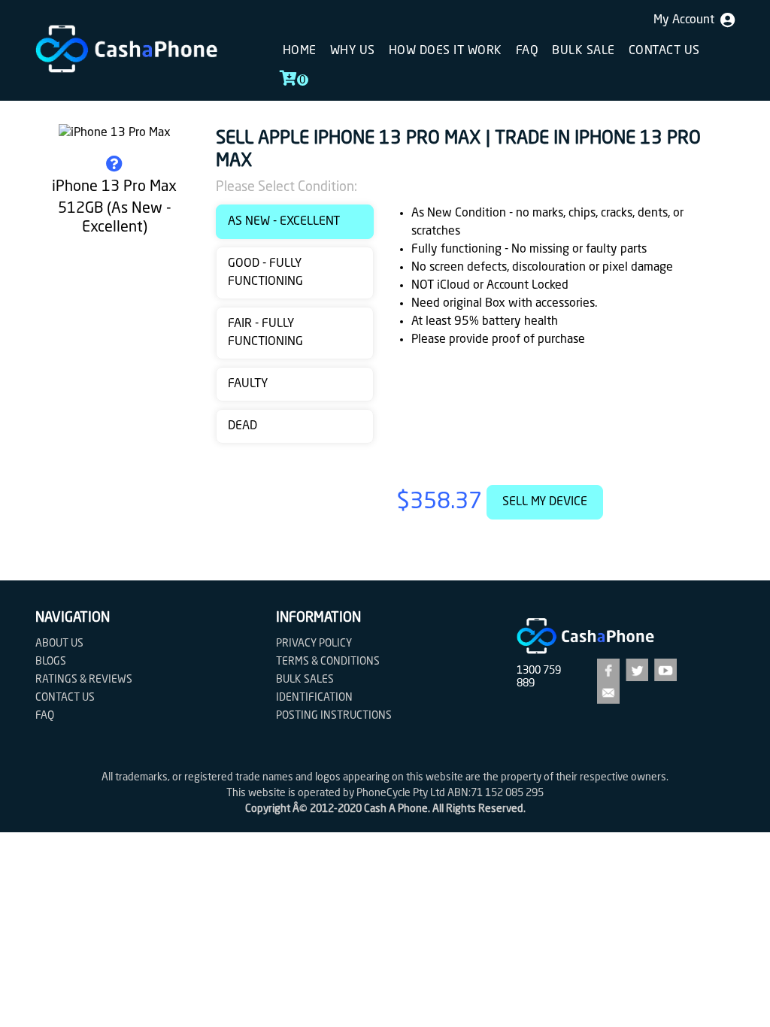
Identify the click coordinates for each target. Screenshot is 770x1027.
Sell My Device (544, 502)
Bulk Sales (305, 679)
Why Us (352, 51)
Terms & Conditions (328, 661)
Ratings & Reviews (83, 679)
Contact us (664, 51)
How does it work (445, 51)
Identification (314, 697)
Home (300, 51)
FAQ (527, 51)
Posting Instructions (334, 715)
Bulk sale (583, 51)
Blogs (50, 661)
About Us (59, 643)
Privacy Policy (314, 643)
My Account (686, 20)
